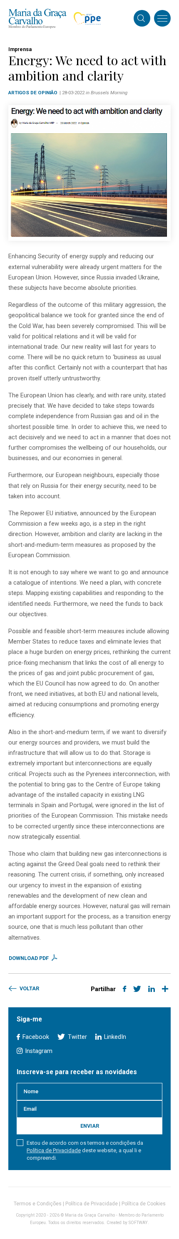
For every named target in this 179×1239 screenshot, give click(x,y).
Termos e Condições (38, 1204)
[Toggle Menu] (162, 18)
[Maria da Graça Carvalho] (37, 18)
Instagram (37, 1051)
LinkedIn (114, 1037)
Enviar (89, 1126)
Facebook (35, 1037)
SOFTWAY (138, 1222)
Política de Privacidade (54, 1150)
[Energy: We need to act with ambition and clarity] (89, 173)
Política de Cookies (144, 1204)
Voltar (28, 988)
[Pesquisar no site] (141, 19)
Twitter (76, 1037)
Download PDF (29, 958)
